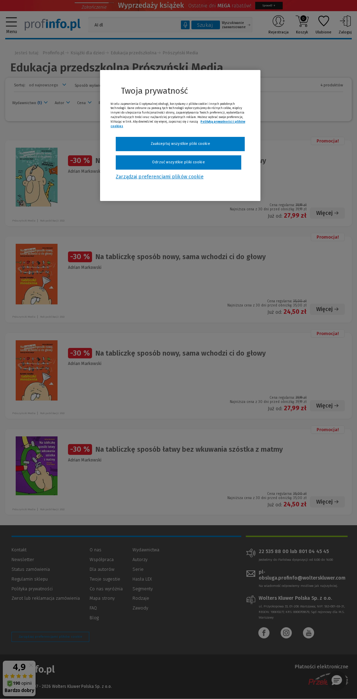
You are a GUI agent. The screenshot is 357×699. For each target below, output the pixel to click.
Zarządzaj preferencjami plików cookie (159, 177)
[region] (180, 135)
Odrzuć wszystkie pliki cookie (178, 162)
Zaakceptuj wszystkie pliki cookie (180, 143)
